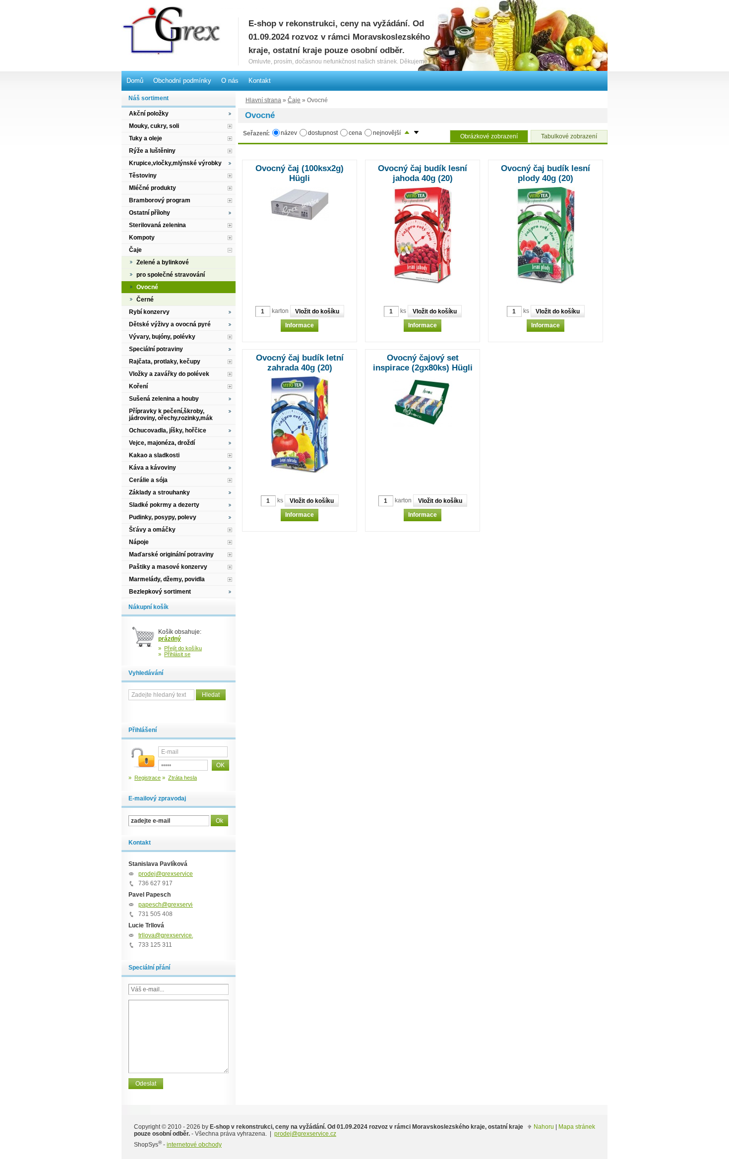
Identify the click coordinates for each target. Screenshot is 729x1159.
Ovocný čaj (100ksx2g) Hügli (299, 173)
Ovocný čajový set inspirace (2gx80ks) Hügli (423, 362)
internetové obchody (194, 1144)
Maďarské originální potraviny (171, 554)
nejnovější (387, 132)
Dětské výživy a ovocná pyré (170, 324)
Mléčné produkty (152, 187)
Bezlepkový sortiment (160, 591)
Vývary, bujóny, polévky (162, 336)
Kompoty (142, 237)
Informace (299, 325)
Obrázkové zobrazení (489, 136)
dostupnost (323, 132)
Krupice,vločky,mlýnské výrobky (175, 163)
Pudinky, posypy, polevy (162, 517)
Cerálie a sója (148, 480)
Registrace (147, 778)
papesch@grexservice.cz (172, 904)
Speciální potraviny (156, 349)
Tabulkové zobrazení (569, 136)
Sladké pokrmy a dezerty (164, 504)
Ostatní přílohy (149, 212)
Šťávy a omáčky (152, 529)
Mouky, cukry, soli (154, 125)
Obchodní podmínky (182, 80)
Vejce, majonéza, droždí (162, 442)
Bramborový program (159, 200)
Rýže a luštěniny (152, 150)
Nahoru (544, 1126)
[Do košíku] (143, 640)
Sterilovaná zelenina (157, 225)
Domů (134, 80)
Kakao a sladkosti (154, 455)
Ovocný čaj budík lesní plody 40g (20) (545, 173)
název (289, 132)
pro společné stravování (170, 274)
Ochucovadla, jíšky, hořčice (167, 430)
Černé (145, 299)
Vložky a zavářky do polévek (169, 373)
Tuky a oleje (145, 138)
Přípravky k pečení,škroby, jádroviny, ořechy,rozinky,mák (171, 415)
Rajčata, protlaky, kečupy (164, 361)
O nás (230, 80)
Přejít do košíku (183, 648)
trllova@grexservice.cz (168, 935)
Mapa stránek (576, 1126)
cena (355, 132)
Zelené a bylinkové (162, 262)
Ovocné (147, 287)
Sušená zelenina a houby (164, 398)
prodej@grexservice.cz (169, 873)
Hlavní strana (263, 100)
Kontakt (259, 80)
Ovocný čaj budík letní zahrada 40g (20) (300, 362)
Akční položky (149, 113)
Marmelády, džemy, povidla (167, 579)
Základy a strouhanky (159, 492)
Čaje (294, 100)
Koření (138, 386)
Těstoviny (143, 175)
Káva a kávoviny (152, 467)
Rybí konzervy (149, 311)
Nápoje (139, 542)
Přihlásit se (177, 654)
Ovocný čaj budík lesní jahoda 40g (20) (422, 173)
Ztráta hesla (182, 778)
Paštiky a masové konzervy (168, 566)
